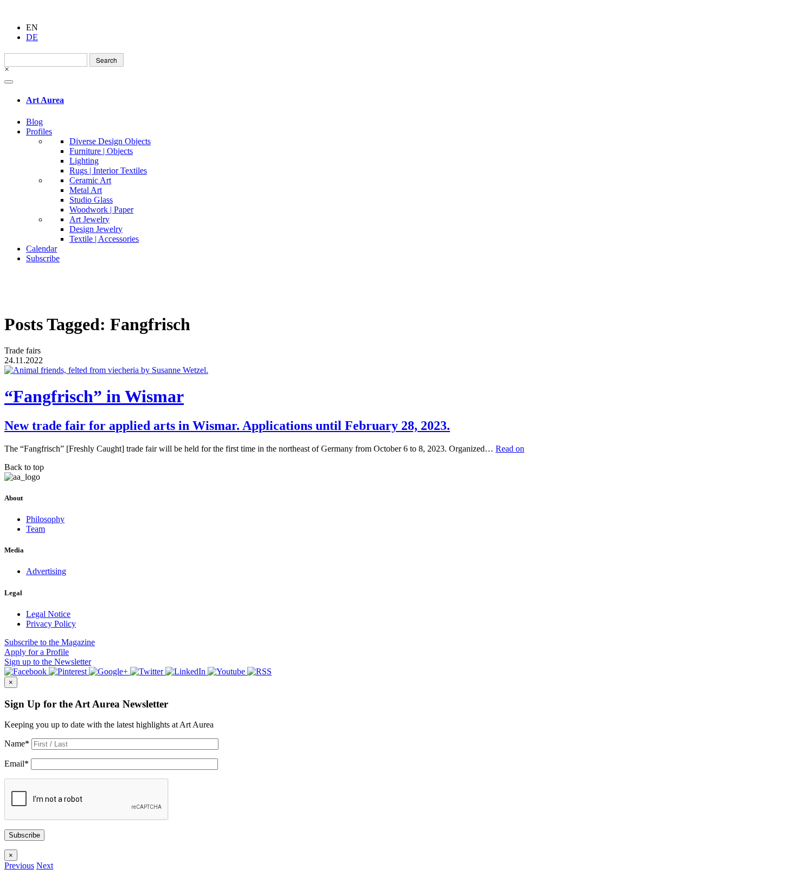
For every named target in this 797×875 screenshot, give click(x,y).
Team (35, 528)
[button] (19, 865)
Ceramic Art (90, 180)
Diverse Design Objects (110, 141)
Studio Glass (91, 199)
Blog (34, 121)
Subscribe (43, 258)
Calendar (41, 248)
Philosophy (45, 519)
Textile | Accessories (104, 238)
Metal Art (85, 190)
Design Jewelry (96, 229)
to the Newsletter (47, 661)
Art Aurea (45, 100)
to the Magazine (49, 642)
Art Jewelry (89, 219)
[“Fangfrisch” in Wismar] (398, 370)
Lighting (84, 160)
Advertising (46, 571)
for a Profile (36, 652)
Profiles (39, 131)
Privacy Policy (51, 623)
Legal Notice (48, 614)
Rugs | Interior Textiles (108, 170)
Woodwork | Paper (101, 209)
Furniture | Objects (101, 151)
